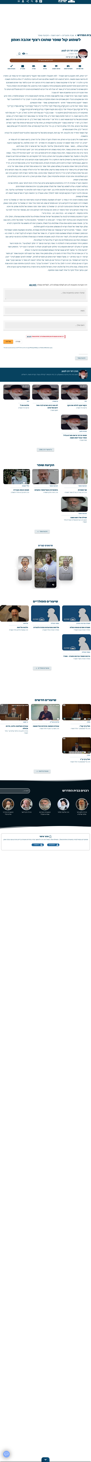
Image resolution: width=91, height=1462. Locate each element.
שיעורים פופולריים (45, 602)
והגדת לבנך (83, 431)
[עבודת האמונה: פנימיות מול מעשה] (45, 718)
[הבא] (75, 568)
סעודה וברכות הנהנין (83, 624)
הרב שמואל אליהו (22, 630)
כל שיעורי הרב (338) (45, 450)
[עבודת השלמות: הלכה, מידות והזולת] (14, 720)
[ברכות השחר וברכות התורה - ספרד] (76, 648)
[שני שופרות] (74, 483)
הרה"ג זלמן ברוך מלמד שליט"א (18, 731)
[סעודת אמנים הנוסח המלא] (76, 619)
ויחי (85, 401)
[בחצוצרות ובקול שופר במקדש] (45, 483)
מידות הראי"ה (54, 722)
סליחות (25, 624)
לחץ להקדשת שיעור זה (45, 60)
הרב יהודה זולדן (53, 492)
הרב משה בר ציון (54, 729)
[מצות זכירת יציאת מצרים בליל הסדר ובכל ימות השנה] (74, 430)
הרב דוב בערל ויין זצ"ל (80, 492)
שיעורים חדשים (45, 700)
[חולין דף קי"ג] (76, 751)
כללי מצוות (25, 486)
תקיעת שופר (81, 358)
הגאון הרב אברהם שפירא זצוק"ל (77, 520)
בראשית (55, 401)
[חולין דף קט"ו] (76, 718)
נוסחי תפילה (55, 624)
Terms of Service (44, 347)
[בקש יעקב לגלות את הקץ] (74, 398)
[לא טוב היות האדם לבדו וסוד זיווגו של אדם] (45, 400)
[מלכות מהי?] (16, 398)
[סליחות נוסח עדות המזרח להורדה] (45, 619)
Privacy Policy (34, 347)
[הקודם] (15, 568)
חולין (88, 722)
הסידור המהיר (86, 630)
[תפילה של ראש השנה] (74, 511)
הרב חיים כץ (25, 492)
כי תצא (25, 722)
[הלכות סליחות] (14, 619)
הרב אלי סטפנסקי (85, 729)
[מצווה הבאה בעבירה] (16, 483)
